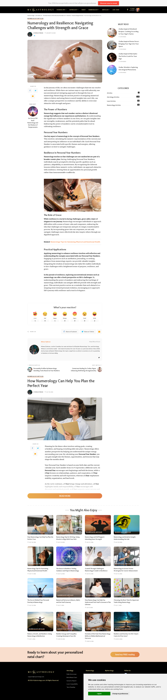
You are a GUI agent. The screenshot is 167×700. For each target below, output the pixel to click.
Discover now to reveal (108, 3)
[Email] (32, 96)
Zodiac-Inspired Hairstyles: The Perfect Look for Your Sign (128, 56)
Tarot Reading (71, 687)
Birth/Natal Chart (72, 677)
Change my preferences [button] (120, 693)
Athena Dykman (38, 32)
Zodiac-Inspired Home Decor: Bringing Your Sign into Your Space (129, 43)
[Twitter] (35, 90)
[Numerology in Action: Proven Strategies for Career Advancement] (127, 556)
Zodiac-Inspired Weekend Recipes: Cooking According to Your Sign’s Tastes (128, 31)
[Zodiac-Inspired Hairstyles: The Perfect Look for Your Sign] (112, 57)
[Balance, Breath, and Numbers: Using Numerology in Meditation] (40, 621)
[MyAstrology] (40, 10)
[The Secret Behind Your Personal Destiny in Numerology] (40, 587)
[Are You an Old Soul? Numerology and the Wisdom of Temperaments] (33, 111)
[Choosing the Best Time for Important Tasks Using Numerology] (127, 587)
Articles (109, 93)
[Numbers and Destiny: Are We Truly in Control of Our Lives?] (127, 621)
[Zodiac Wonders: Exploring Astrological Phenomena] (112, 70)
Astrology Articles (113, 97)
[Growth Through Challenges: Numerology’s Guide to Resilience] (98, 556)
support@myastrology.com (36, 676)
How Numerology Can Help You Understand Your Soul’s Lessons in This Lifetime (98, 602)
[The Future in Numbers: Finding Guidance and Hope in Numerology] (69, 556)
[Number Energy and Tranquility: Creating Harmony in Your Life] (69, 621)
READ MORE (64, 496)
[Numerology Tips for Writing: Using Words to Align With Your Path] (69, 524)
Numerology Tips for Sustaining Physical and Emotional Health (75, 242)
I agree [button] (99, 693)
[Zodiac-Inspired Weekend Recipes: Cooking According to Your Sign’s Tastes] (112, 33)
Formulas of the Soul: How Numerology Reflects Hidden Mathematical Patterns (97, 636)
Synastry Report (71, 680)
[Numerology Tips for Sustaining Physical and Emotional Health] (40, 556)
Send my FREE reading (125, 654)
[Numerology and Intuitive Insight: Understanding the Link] (127, 524)
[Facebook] (30, 90)
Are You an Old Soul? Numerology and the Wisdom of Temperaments (32, 122)
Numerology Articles (35, 18)
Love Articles (111, 101)
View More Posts (94, 341)
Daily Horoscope (71, 674)
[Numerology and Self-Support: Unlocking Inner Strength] (98, 524)
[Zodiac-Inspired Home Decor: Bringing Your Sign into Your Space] (112, 45)
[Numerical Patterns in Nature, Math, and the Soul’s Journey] (69, 587)
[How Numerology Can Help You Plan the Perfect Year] (40, 524)
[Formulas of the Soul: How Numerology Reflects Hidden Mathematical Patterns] (98, 621)
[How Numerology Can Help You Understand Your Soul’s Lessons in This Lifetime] (98, 587)
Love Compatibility (72, 684)
